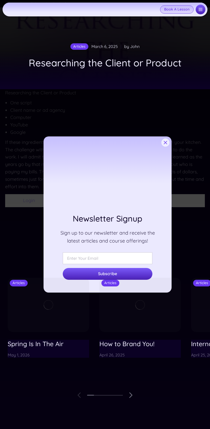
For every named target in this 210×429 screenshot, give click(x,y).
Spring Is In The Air (36, 344)
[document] (105, 214)
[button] (79, 395)
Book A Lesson (177, 9)
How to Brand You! (126, 344)
